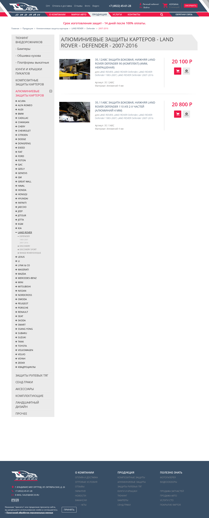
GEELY (21, 168)
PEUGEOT (23, 303)
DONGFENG (24, 143)
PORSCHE (23, 307)
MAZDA (22, 273)
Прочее (21, 413)
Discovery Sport (28, 249)
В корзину (177, 71)
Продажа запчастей (172, 491)
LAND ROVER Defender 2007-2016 (135, 75)
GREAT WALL (24, 181)
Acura (21, 101)
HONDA (22, 190)
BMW (21, 113)
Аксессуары (25, 389)
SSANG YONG (25, 328)
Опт (48, 5)
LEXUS (21, 256)
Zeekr (21, 362)
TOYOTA (22, 345)
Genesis (22, 173)
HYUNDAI (23, 198)
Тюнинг (122, 495)
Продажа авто (168, 495)
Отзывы (78, 5)
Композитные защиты (131, 477)
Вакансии (81, 500)
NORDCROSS (25, 294)
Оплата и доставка (62, 5)
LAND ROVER (25, 232)
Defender (25, 236)
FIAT (20, 151)
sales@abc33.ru (30, 495)
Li (19, 261)
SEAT (20, 316)
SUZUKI (22, 337)
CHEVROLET (24, 130)
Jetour (22, 215)
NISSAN (22, 290)
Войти (147, 7)
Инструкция (186, 71)
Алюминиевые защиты (132, 481)
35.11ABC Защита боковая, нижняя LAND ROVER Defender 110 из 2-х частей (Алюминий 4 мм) (74, 112)
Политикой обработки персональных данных (29, 512)
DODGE (22, 139)
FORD (21, 156)
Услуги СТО (167, 500)
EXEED (21, 147)
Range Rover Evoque (30, 253)
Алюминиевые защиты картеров (30, 93)
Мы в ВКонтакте (13, 500)
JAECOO (22, 206)
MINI (20, 282)
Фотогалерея (168, 477)
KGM (20, 223)
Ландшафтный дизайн (27, 404)
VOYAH (21, 358)
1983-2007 (24, 239)
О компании (84, 472)
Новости (80, 495)
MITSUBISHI (24, 286)
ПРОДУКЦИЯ (126, 472)
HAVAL (21, 185)
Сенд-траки (24, 382)
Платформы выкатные (32, 62)
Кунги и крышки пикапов (29, 71)
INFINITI (22, 202)
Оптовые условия (86, 481)
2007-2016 (24, 242)
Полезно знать (171, 472)
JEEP (20, 211)
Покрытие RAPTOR (170, 504)
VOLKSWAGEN (25, 350)
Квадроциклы (27, 367)
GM (20, 177)
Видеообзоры (168, 481)
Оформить (190, 5)
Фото (87, 5)
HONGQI (22, 194)
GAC (20, 164)
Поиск (17, 500)
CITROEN (23, 134)
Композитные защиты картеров (30, 82)
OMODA (22, 299)
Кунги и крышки (127, 491)
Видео (95, 5)
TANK (21, 341)
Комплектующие (29, 396)
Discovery (25, 246)
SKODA (22, 320)
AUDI (20, 109)
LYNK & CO (24, 265)
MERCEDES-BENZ (27, 278)
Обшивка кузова (28, 56)
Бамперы (23, 49)
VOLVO (21, 354)
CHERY (21, 126)
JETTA (21, 219)
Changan (23, 122)
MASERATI (23, 269)
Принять (69, 509)
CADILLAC (23, 117)
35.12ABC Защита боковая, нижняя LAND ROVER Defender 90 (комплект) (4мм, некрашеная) (74, 69)
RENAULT (23, 311)
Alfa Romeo (25, 105)
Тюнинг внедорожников (29, 40)
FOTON (22, 160)
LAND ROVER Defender (126, 71)
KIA (20, 228)
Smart (22, 324)
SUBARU (22, 333)
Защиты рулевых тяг (32, 375)
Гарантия (80, 491)
